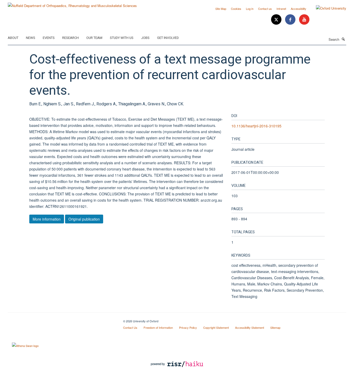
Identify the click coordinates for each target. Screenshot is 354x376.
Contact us (265, 8)
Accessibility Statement (249, 327)
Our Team (94, 37)
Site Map (220, 8)
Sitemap (275, 327)
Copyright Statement (216, 327)
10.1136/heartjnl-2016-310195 (256, 125)
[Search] (343, 39)
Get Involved (168, 37)
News (30, 37)
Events (49, 37)
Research (70, 37)
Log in (249, 8)
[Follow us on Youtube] (304, 19)
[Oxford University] (327, 8)
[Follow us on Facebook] (290, 19)
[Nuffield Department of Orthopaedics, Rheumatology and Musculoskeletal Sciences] (72, 3)
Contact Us (130, 327)
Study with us (121, 37)
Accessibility (298, 8)
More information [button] (47, 219)
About (13, 37)
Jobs (145, 37)
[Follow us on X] (276, 19)
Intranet (281, 8)
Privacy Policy (188, 327)
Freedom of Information (158, 327)
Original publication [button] (84, 219)
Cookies (236, 8)
